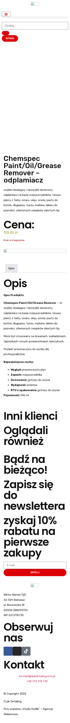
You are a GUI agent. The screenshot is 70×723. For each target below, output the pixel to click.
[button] (35, 17)
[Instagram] (17, 651)
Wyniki (10, 38)
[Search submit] (5, 33)
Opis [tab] (11, 268)
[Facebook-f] (8, 651)
